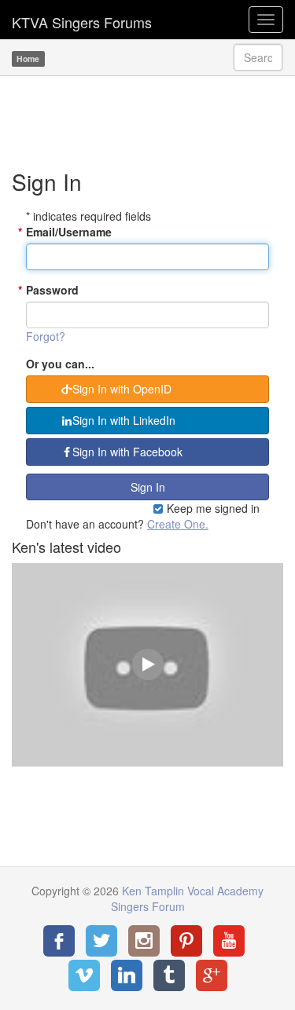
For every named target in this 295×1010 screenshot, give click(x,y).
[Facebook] (59, 941)
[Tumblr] (169, 975)
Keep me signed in (212, 508)
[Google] (211, 975)
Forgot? (45, 336)
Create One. (177, 524)
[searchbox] (258, 57)
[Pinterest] (186, 941)
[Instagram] (144, 941)
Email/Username (69, 232)
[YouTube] (229, 941)
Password (52, 290)
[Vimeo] (84, 975)
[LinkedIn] (126, 975)
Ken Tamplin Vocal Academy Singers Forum (82, 19)
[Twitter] (101, 941)
